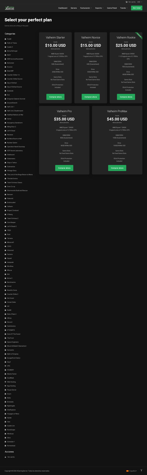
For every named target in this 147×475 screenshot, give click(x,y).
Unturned (10, 250)
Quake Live (11, 426)
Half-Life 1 (10, 107)
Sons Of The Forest (13, 334)
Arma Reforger (12, 51)
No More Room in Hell (14, 139)
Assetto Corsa (12, 290)
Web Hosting (11, 382)
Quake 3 (10, 47)
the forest (10, 298)
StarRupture (11, 410)
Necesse (10, 135)
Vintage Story (11, 170)
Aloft (9, 55)
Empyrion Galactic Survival (16, 99)
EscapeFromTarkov (13, 358)
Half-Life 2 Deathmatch (15, 111)
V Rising (10, 214)
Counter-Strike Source (14, 79)
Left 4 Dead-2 (11, 226)
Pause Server (11, 390)
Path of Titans (12, 43)
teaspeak (10, 262)
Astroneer (10, 63)
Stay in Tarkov (12, 162)
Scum (9, 394)
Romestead (11, 446)
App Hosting (11, 386)
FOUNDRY (10, 370)
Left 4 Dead (11, 131)
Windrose (10, 434)
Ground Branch (12, 103)
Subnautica (11, 166)
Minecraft (10, 242)
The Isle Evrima (12, 178)
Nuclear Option (12, 143)
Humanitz (10, 350)
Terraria (10, 238)
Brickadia (10, 402)
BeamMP (10, 71)
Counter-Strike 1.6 (13, 75)
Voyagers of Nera (13, 414)
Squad (9, 258)
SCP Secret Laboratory (15, 151)
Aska (9, 398)
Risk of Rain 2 (11, 314)
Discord (9, 322)
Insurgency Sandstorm (15, 123)
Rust (8, 234)
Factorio (10, 254)
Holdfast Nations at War (15, 115)
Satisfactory (11, 326)
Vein (8, 422)
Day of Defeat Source (14, 87)
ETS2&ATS (11, 330)
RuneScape (11, 430)
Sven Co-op (11, 186)
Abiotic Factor (12, 374)
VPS (8, 366)
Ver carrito (11, 457)
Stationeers (11, 158)
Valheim (10, 206)
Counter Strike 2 (12, 294)
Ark (8, 274)
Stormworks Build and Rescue (17, 190)
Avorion (9, 67)
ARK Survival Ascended (15, 59)
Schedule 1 (11, 442)
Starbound (10, 154)
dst (8, 306)
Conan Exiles (11, 302)
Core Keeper (11, 222)
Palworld (10, 198)
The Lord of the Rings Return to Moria (20, 174)
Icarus (9, 119)
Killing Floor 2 (11, 127)
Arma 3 (9, 278)
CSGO (9, 246)
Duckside (10, 91)
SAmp (9, 318)
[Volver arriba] (141, 470)
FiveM (9, 39)
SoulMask (10, 378)
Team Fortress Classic (14, 182)
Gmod (9, 286)
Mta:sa (9, 270)
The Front (10, 338)
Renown (10, 194)
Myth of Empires (12, 354)
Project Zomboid (13, 210)
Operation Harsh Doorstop (16, 147)
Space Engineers (13, 342)
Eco (8, 95)
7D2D (9, 230)
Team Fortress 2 (12, 218)
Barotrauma (11, 282)
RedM (9, 310)
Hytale (9, 418)
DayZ (9, 362)
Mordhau (10, 266)
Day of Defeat (12, 83)
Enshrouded (11, 202)
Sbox (9, 438)
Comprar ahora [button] (55, 97)
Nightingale (11, 406)
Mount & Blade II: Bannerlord (16, 346)
